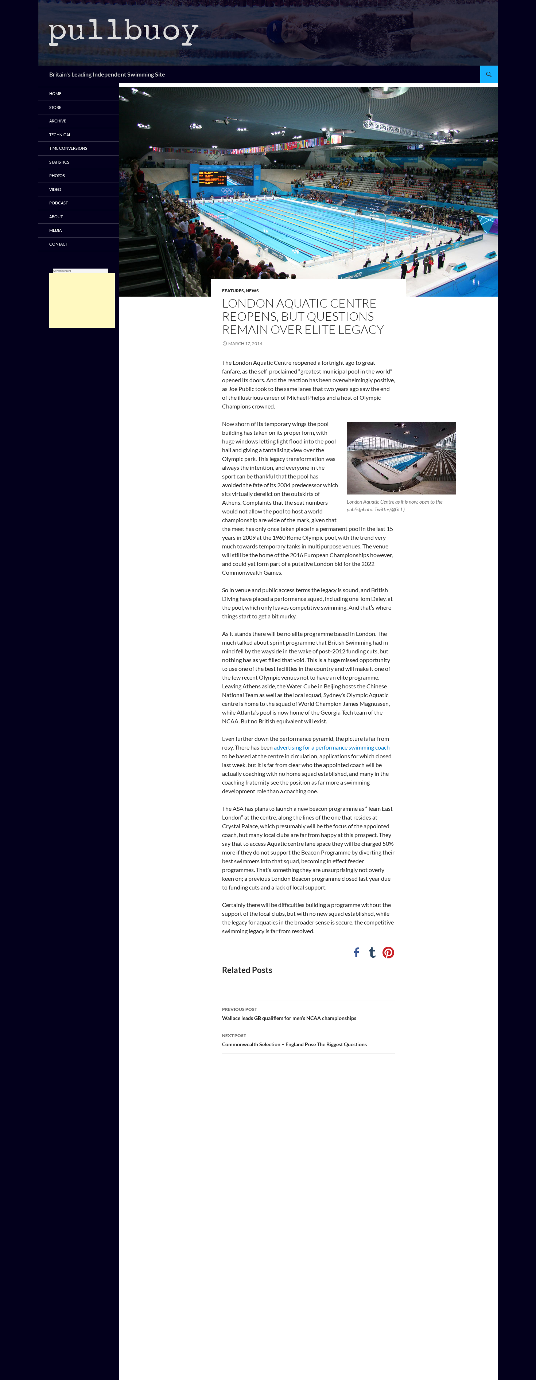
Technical (60, 134)
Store (55, 107)
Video (55, 189)
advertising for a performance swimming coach (332, 747)
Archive (57, 120)
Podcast (58, 202)
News (252, 290)
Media (55, 230)
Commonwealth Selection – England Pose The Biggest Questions (294, 1040)
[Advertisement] (82, 300)
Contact (58, 244)
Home (55, 93)
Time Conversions (68, 148)
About (56, 216)
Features (233, 290)
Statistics (59, 162)
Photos (57, 175)
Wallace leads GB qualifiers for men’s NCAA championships (289, 1013)
